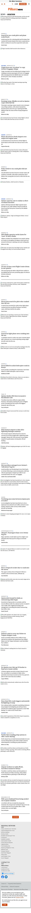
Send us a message (8, 873)
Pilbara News (4, 854)
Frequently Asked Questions (14, 883)
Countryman (4, 837)
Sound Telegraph (5, 858)
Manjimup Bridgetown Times (7, 847)
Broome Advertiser (5, 832)
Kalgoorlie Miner (4, 844)
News (3, 14)
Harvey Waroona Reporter (7, 842)
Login (16, 4)
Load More (15, 817)
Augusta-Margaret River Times (7, 830)
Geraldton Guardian (5, 839)
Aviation (11, 14)
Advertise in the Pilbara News (21, 889)
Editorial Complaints (14, 886)
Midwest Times (4, 849)
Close (4, 904)
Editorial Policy (4, 886)
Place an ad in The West (7, 889)
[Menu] (2, 4)
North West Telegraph (6, 852)
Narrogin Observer (5, 851)
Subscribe (23, 4)
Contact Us (3, 883)
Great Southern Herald (6, 840)
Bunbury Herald (4, 834)
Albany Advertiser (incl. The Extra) (8, 828)
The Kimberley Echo (5, 846)
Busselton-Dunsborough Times (8, 835)
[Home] (4, 4)
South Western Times (5, 856)
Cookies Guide (20, 897)
